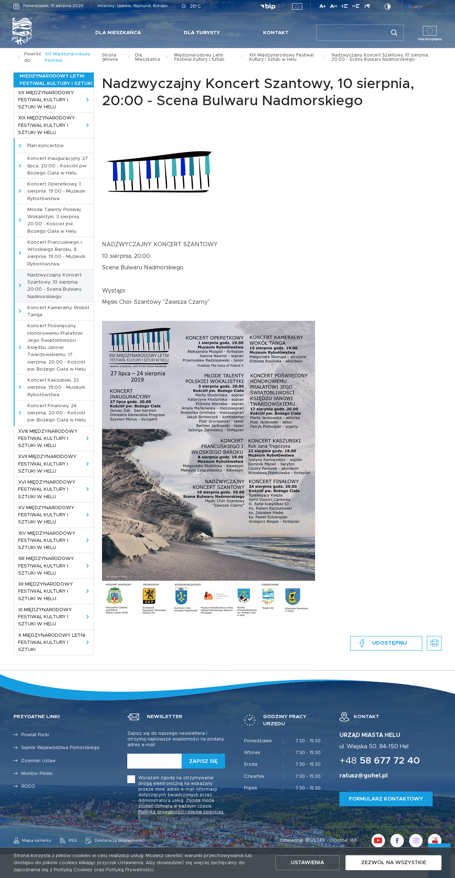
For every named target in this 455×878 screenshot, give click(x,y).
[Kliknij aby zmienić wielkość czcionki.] (322, 7)
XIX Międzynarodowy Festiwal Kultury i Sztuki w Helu (46, 125)
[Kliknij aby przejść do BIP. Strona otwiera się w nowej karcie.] (267, 7)
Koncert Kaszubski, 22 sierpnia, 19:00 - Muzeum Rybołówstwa (56, 387)
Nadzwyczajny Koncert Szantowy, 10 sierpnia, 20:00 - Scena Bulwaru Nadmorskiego (54, 286)
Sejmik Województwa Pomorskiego (60, 747)
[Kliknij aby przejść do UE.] (297, 6)
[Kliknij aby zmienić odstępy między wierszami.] (344, 7)
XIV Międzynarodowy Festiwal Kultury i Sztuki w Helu (46, 540)
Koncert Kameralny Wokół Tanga (58, 311)
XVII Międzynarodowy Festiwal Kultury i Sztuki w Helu (47, 464)
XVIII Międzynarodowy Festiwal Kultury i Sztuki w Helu (47, 438)
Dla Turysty (202, 32)
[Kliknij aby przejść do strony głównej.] (37, 31)
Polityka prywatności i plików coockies (181, 812)
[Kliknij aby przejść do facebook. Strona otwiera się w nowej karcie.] (397, 840)
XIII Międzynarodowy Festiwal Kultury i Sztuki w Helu (46, 566)
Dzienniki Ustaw (38, 761)
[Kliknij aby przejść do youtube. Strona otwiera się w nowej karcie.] (378, 840)
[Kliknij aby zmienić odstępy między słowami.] (356, 7)
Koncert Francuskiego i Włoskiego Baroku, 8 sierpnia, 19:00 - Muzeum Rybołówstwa (56, 253)
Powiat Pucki (35, 735)
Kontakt (276, 32)
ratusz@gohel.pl (363, 776)
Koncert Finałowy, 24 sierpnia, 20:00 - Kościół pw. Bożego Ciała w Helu (56, 413)
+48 (379, 761)
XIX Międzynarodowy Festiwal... (67, 57)
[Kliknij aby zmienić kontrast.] (388, 7)
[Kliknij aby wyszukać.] (394, 33)
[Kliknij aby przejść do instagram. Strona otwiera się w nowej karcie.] (416, 840)
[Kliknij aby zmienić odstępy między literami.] (333, 7)
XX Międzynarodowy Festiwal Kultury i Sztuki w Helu (46, 100)
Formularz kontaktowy (386, 799)
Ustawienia (307, 862)
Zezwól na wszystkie (393, 862)
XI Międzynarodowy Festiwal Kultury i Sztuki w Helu (45, 617)
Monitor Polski (37, 773)
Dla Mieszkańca (118, 32)
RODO (28, 786)
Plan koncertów (45, 145)
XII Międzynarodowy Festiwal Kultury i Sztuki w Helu (45, 591)
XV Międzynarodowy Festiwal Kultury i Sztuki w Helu (46, 515)
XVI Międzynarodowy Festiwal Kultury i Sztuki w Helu (46, 489)
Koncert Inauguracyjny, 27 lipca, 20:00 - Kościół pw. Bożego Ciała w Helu (57, 166)
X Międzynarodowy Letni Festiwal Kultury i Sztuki (51, 642)
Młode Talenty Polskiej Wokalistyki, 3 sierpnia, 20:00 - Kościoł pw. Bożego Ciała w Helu (54, 220)
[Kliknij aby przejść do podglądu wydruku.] (434, 643)
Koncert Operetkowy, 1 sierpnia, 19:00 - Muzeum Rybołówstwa (56, 191)
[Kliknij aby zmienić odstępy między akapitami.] (367, 7)
